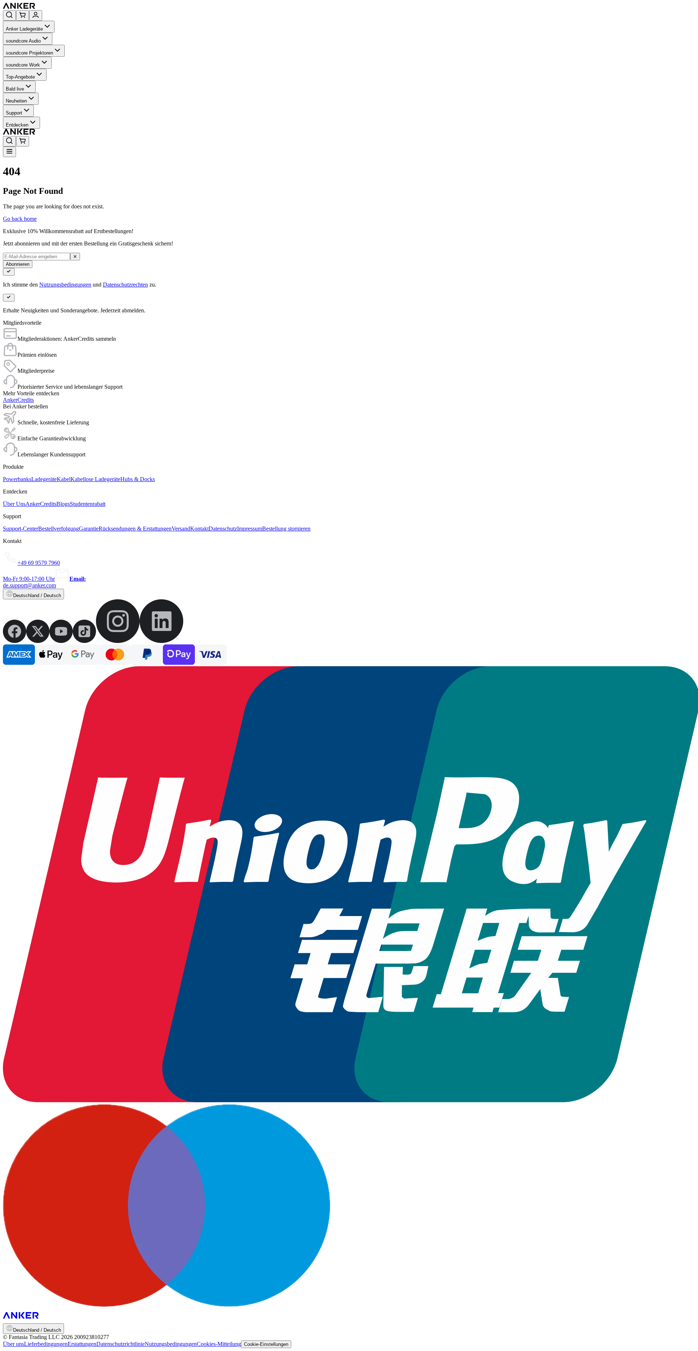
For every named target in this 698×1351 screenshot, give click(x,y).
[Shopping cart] (22, 15)
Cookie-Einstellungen (266, 1344)
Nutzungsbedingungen (65, 284)
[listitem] (14, 641)
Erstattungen (82, 1344)
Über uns (13, 1344)
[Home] (72, 7)
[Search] (9, 15)
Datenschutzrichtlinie (120, 1344)
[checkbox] (9, 272)
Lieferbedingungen (46, 1344)
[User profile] (35, 15)
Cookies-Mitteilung (219, 1344)
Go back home (20, 219)
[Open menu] (9, 152)
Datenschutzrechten (125, 284)
